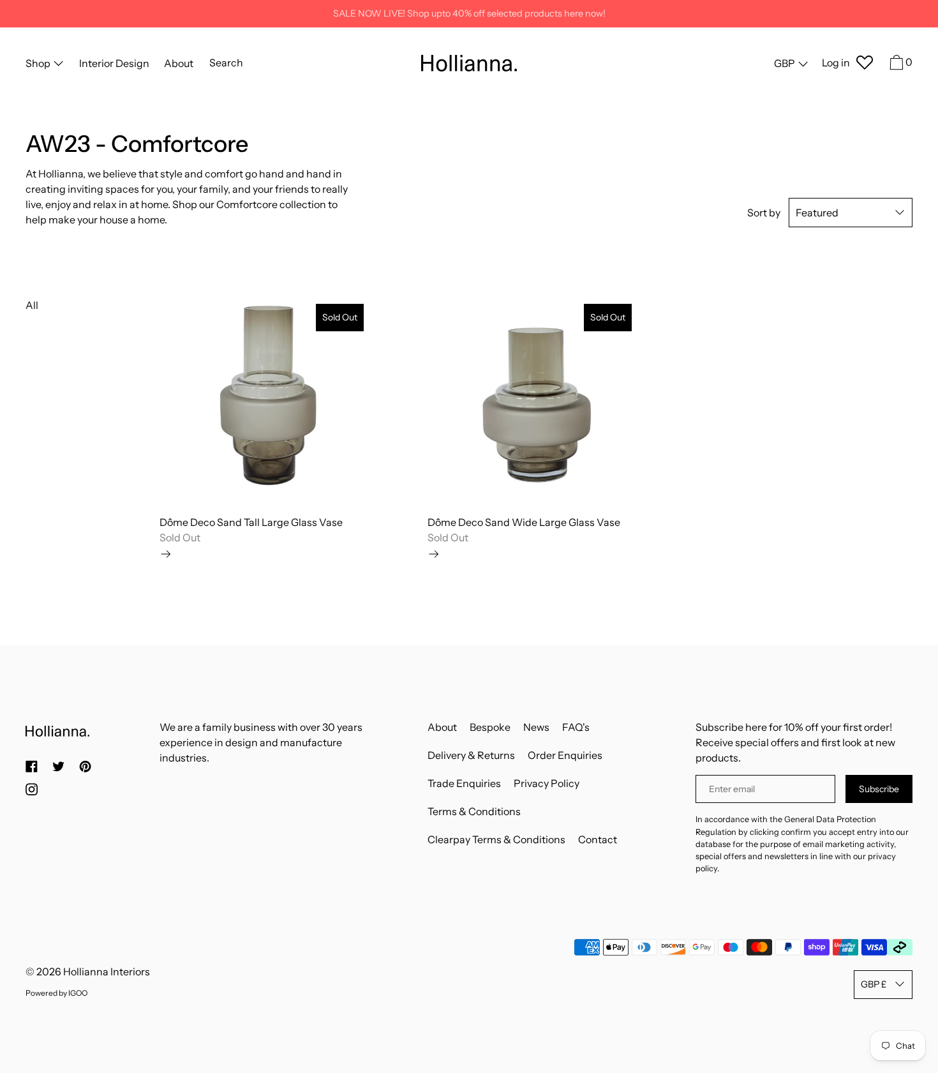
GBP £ (873, 984)
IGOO (77, 993)
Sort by (763, 212)
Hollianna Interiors (106, 971)
